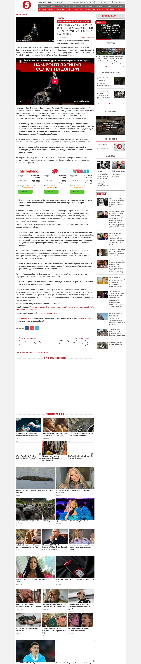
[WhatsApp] (105, 2)
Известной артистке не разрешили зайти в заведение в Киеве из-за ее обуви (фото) (117, 252)
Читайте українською (87, 36)
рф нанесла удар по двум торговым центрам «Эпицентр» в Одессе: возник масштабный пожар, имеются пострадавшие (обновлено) (117, 318)
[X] (109, 2)
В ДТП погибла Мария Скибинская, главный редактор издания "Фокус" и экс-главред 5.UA (116, 202)
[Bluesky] (116, 2)
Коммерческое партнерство (102, 145)
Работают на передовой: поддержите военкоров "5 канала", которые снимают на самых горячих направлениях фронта (104, 85)
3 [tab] (112, 66)
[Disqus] (55, 388)
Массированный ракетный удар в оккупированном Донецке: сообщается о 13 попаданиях (117, 333)
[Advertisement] (55, 180)
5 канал (51, 40)
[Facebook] (90, 2)
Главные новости (26, 318)
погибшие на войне (33, 352)
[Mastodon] (112, 2)
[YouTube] (120, 2)
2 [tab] (118, 39)
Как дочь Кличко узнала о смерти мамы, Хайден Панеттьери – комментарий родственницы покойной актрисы (117, 281)
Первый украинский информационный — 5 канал (26, 6)
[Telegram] (101, 2)
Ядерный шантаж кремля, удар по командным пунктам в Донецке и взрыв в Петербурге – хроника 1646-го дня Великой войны (116, 238)
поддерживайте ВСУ (49, 313)
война (22, 352)
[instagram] (94, 2)
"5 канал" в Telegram (86, 318)
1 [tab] (103, 39)
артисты (44, 352)
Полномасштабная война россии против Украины (74, 21)
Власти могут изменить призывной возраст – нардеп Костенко (117, 344)
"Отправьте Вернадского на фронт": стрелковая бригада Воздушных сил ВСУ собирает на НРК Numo (104, 98)
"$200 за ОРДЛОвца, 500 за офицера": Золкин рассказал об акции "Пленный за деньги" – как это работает (75, 343)
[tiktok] (98, 2)
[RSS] (123, 2)
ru (87, 2)
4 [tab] (115, 66)
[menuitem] (42, 6)
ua (85, 2)
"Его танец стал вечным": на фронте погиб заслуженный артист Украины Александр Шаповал (33, 343)
